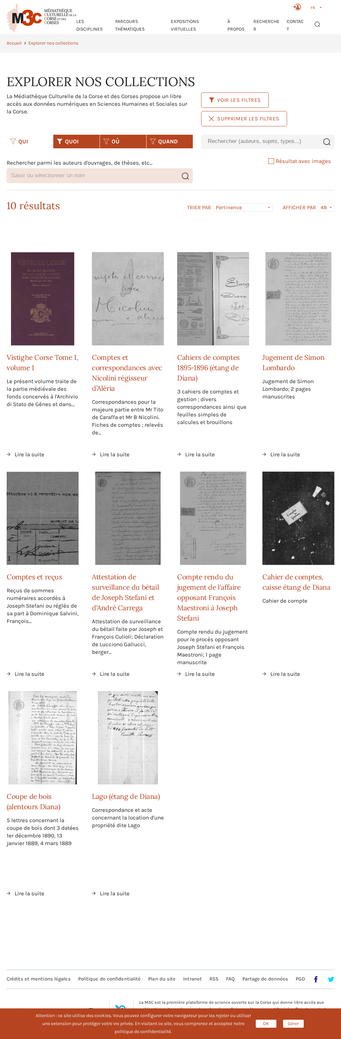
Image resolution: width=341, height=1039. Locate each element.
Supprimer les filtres (248, 118)
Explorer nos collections (53, 43)
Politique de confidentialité (109, 979)
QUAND (168, 141)
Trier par (199, 207)
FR (313, 7)
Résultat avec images (303, 161)
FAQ (230, 979)
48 (324, 207)
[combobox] (260, 141)
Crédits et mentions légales (39, 979)
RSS (213, 979)
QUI (23, 141)
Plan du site (161, 979)
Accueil (14, 43)
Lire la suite (29, 454)
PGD (300, 979)
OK (266, 1023)
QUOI (72, 141)
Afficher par (299, 207)
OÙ (116, 141)
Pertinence (229, 207)
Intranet (192, 979)
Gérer (293, 1023)
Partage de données (265, 979)
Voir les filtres (239, 100)
